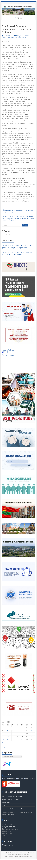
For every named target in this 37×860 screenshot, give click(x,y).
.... (2, 258)
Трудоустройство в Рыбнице (10, 799)
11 (8, 733)
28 (22, 739)
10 (3, 733)
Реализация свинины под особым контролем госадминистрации (17, 211)
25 (8, 739)
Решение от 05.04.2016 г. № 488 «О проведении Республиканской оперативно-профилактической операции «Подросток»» (18, 218)
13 (17, 733)
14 (22, 733)
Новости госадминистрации (17, 37)
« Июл (3, 747)
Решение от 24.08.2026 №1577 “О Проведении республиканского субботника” (17, 253)
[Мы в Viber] (4, 765)
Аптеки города (6, 802)
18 (8, 736)
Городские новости (22, 36)
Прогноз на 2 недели (8, 355)
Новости (4, 37)
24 (3, 739)
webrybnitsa (7, 36)
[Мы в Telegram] (8, 765)
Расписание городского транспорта (12, 808)
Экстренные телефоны (8, 805)
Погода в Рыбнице (8, 350)
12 (12, 733)
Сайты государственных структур (12, 796)
